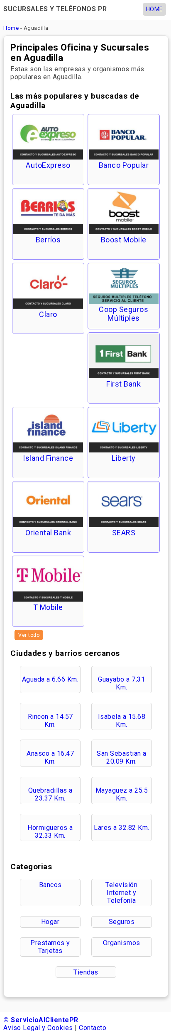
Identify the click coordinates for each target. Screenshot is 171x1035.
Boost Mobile (124, 239)
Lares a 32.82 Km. (121, 828)
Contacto (92, 1028)
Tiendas (85, 972)
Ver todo (28, 635)
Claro (48, 314)
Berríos (48, 239)
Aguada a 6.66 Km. (50, 679)
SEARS (124, 532)
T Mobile (48, 607)
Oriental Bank (48, 532)
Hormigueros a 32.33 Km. (50, 831)
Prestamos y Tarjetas (50, 947)
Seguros (122, 922)
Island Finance (48, 458)
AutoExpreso (48, 165)
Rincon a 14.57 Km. (50, 720)
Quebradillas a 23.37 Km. (50, 794)
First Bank (123, 384)
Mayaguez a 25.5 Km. (121, 794)
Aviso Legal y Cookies (38, 1028)
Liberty (124, 458)
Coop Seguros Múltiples (123, 313)
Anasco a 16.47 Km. (50, 757)
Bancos (50, 885)
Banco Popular (124, 165)
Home (154, 9)
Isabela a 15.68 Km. (122, 720)
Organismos (121, 943)
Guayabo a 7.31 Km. (121, 683)
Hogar (50, 922)
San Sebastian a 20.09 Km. (122, 757)
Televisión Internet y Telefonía (121, 892)
